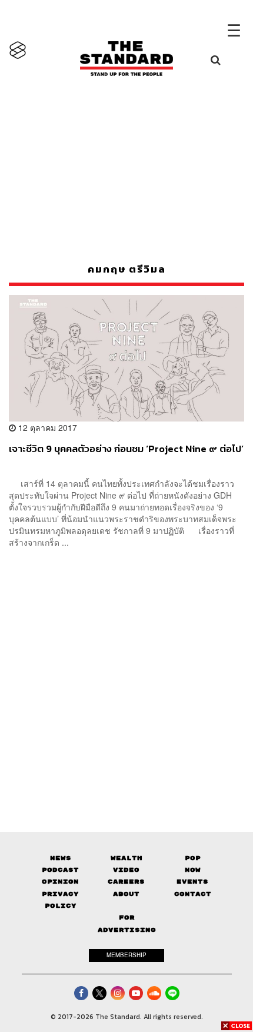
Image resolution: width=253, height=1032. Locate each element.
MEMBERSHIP (126, 955)
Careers (126, 881)
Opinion (60, 881)
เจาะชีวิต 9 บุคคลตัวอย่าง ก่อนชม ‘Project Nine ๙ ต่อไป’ (126, 449)
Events (192, 881)
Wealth (126, 858)
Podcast (60, 870)
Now (193, 870)
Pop (193, 858)
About (126, 894)
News (60, 858)
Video (126, 870)
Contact (192, 894)
